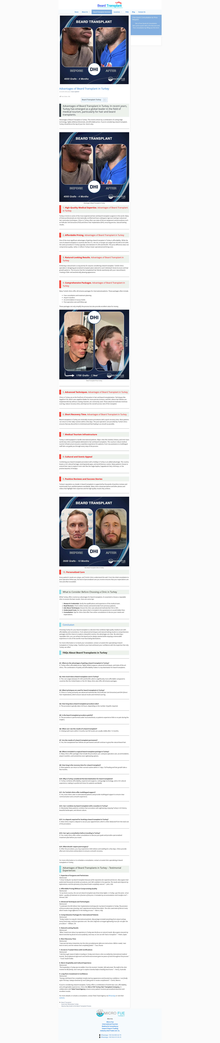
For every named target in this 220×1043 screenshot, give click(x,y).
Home (76, 12)
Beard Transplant (66, 1002)
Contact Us (141, 12)
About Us (85, 12)
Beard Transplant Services (101, 12)
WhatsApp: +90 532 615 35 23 (111, 1037)
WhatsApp (112, 996)
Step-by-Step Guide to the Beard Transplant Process (76, 1006)
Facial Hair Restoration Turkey (69, 1004)
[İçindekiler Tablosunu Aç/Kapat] (104, 99)
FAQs (127, 12)
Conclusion (68, 624)
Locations (117, 12)
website (62, 998)
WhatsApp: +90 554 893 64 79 (111, 1035)
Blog (133, 12)
